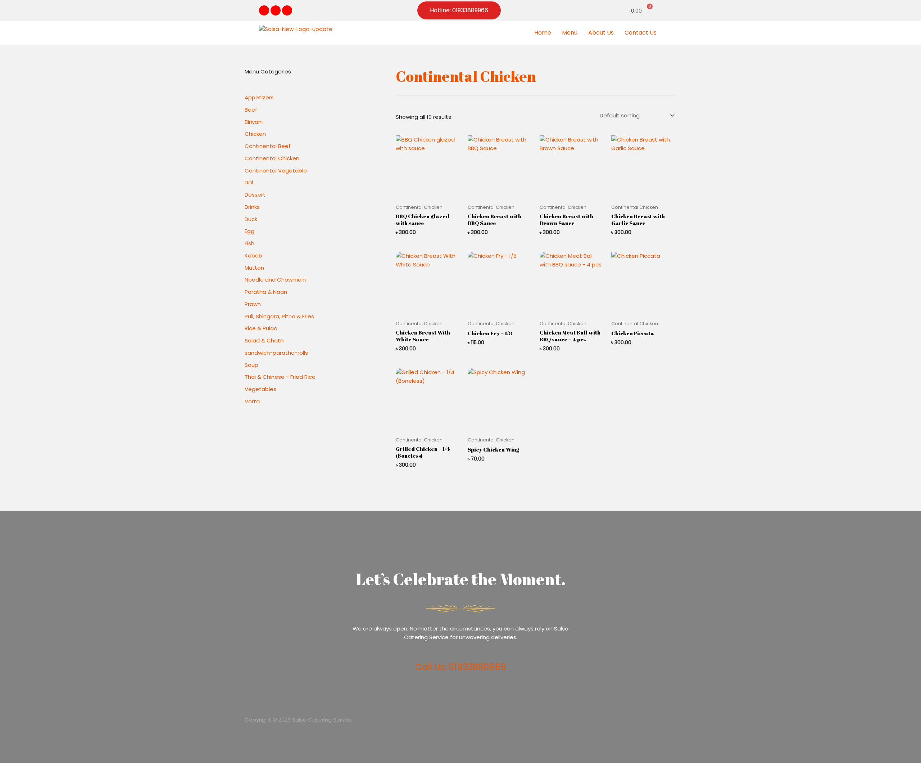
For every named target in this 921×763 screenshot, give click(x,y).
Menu (569, 32)
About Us (601, 32)
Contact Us (641, 32)
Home (542, 32)
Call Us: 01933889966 (460, 667)
